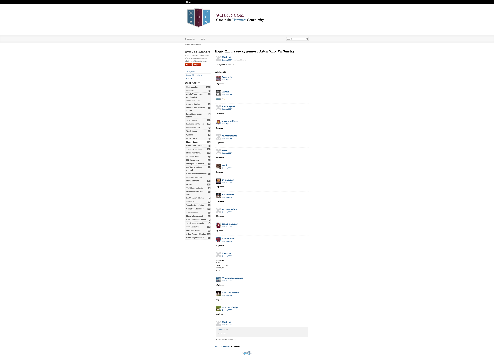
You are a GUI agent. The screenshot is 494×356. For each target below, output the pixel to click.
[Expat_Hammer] (218, 225)
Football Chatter (193, 230)
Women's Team (192, 156)
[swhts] (218, 166)
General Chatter (193, 104)
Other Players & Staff (195, 238)
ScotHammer (228, 238)
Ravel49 (226, 92)
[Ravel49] (218, 92)
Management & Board (195, 164)
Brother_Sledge (230, 307)
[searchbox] (297, 39)
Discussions (190, 39)
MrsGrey (226, 57)
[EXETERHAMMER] (218, 293)
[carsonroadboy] (218, 210)
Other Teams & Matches (196, 234)
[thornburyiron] (218, 137)
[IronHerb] (218, 78)
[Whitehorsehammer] (218, 279)
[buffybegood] (218, 107)
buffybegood (228, 106)
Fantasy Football (193, 127)
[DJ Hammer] (218, 181)
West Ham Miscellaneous (196, 174)
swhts (225, 165)
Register (197, 65)
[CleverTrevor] (218, 195)
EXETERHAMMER (230, 293)
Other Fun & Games (194, 146)
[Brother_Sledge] (218, 308)
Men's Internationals (195, 216)
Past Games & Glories (195, 198)
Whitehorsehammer (232, 278)
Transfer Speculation (195, 205)
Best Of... (189, 79)
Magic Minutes (192, 142)
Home (188, 2)
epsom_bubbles (229, 121)
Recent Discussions (194, 75)
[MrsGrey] (218, 58)
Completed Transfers (195, 209)
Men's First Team (193, 153)
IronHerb (227, 77)
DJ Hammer (228, 180)
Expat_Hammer (230, 224)
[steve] (218, 151)
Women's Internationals (196, 220)
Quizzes (189, 135)
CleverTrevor (228, 194)
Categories (190, 72)
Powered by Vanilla (247, 353)
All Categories (192, 87)
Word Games (191, 131)
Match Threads (192, 181)
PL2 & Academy (192, 160)
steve (224, 150)
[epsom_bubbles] (218, 122)
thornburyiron (229, 136)
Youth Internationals (195, 223)
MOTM (189, 184)
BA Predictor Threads (195, 124)
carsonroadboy (229, 209)
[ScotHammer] (218, 239)
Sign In (202, 39)
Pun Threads (191, 138)
